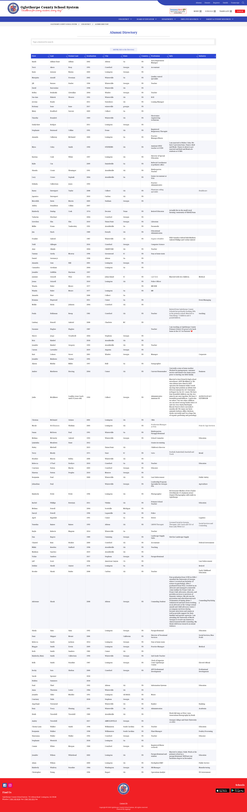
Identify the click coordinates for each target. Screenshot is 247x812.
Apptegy (127, 809)
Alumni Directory (102, 24)
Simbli (225, 3)
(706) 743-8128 (14, 799)
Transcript (235, 3)
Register (216, 3)
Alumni (199, 3)
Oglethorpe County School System (63, 24)
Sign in (240, 11)
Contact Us (123, 803)
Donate (207, 3)
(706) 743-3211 (29, 799)
